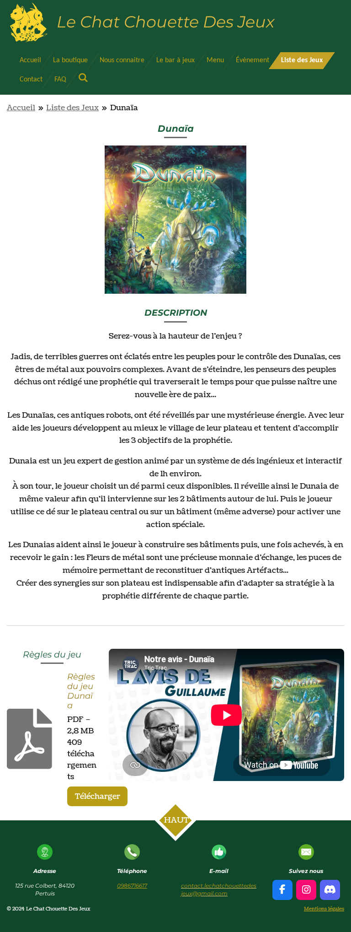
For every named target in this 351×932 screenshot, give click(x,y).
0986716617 (132, 885)
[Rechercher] (83, 78)
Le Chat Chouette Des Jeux (166, 22)
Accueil (21, 107)
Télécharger (97, 796)
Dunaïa (124, 107)
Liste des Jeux (72, 107)
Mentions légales (324, 908)
